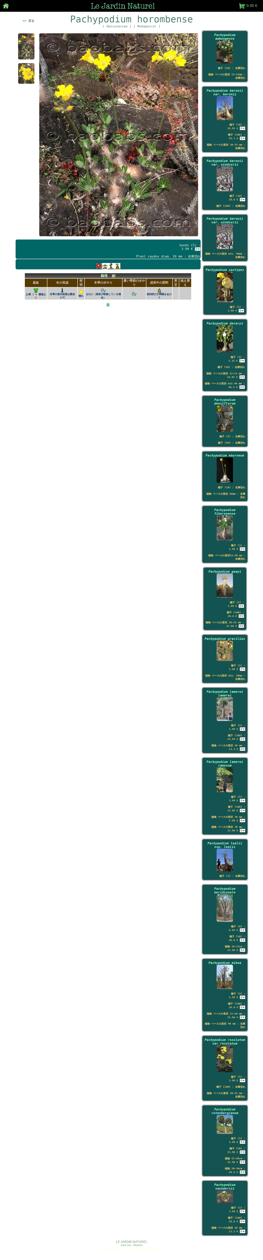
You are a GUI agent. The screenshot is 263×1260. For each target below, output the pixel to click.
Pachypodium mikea (225, 963)
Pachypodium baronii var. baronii (225, 92)
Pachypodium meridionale (224, 890)
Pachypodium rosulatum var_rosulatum (225, 1041)
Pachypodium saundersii (224, 1186)
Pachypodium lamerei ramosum (225, 763)
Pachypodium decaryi (225, 323)
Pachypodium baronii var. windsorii (225, 162)
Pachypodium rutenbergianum (224, 1111)
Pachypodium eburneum (225, 455)
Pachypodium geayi (225, 571)
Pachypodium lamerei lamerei (225, 693)
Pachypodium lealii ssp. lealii (225, 845)
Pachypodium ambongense (224, 36)
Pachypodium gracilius (225, 639)
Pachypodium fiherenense (224, 511)
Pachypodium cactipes (225, 270)
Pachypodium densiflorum (224, 401)
